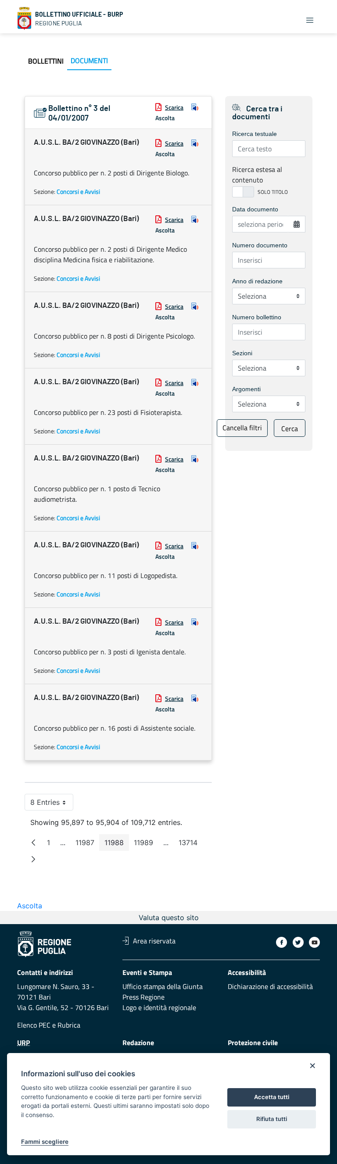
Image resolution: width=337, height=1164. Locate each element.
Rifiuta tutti (271, 1118)
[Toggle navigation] (309, 20)
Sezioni (242, 353)
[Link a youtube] (314, 942)
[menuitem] (46, 61)
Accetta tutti (271, 1096)
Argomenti (246, 389)
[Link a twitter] (298, 942)
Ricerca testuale (254, 134)
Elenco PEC (33, 1025)
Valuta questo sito (169, 917)
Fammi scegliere (44, 1141)
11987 (87, 844)
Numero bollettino (256, 317)
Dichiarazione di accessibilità (270, 986)
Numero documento (259, 245)
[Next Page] (33, 859)
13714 (191, 844)
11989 (146, 844)
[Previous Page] (33, 842)
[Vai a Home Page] (25, 18)
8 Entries (51, 804)
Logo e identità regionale (159, 1007)
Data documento (255, 209)
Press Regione (143, 997)
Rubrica (68, 1025)
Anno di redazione (257, 281)
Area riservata (154, 941)
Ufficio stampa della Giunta (162, 986)
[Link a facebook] (281, 942)
